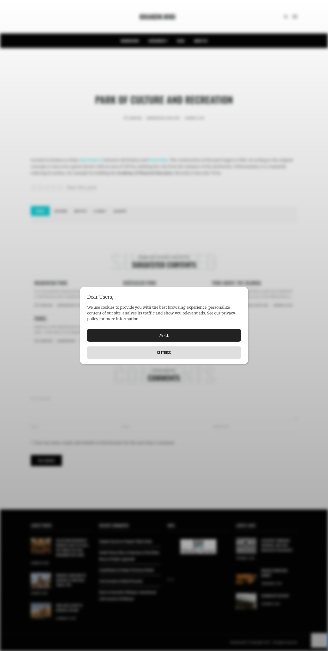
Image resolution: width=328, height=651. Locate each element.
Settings (164, 353)
